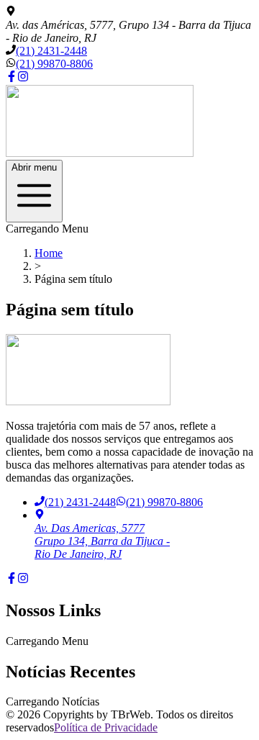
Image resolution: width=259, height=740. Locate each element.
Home (49, 253)
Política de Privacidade (106, 727)
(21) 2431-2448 (51, 51)
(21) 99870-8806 (54, 64)
